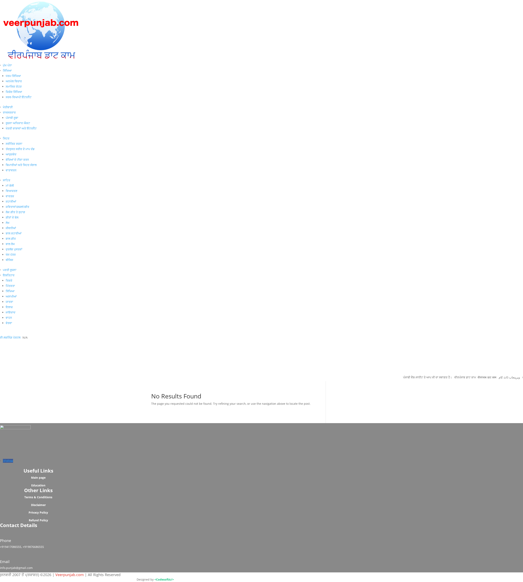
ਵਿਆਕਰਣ (11, 191)
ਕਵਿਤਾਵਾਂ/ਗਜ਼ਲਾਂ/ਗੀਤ (17, 207)
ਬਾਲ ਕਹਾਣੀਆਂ (13, 233)
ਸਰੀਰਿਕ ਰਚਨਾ (14, 144)
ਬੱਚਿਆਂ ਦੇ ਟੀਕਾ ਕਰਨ (17, 160)
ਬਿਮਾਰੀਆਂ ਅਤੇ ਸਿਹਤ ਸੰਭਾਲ (21, 165)
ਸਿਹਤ (6, 138)
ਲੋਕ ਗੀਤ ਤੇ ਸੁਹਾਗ (15, 212)
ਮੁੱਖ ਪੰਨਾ (7, 65)
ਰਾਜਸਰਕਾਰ (9, 112)
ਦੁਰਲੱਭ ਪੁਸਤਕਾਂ (14, 249)
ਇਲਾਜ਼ (9, 307)
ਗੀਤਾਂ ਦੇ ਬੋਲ (12, 217)
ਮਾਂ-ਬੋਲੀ (10, 185)
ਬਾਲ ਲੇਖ (10, 244)
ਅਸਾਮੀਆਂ (11, 296)
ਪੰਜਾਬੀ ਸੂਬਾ (12, 118)
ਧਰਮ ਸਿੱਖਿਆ (13, 76)
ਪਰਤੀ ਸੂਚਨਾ (9, 270)
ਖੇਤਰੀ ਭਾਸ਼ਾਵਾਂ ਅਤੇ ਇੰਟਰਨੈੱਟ (21, 128)
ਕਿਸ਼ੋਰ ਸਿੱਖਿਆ (14, 92)
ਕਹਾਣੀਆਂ (11, 201)
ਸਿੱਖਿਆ (7, 70)
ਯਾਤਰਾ (9, 302)
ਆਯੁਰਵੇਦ (11, 154)
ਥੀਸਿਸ (9, 260)
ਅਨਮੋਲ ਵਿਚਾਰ (14, 81)
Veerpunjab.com (70, 574)
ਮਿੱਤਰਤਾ (10, 286)
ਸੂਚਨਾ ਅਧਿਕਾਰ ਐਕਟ (18, 123)
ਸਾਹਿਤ (6, 180)
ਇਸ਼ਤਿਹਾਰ (9, 275)
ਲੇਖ (7, 223)
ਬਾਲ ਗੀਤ (11, 239)
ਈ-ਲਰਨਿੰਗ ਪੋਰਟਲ (10, 337)
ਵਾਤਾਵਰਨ (11, 170)
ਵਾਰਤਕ (10, 196)
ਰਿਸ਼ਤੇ (9, 280)
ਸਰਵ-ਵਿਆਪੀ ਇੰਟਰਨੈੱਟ (18, 97)
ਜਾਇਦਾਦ (10, 312)
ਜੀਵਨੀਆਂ (11, 228)
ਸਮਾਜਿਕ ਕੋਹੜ (14, 86)
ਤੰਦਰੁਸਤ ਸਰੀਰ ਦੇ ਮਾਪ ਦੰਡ (20, 149)
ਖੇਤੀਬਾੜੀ (8, 107)
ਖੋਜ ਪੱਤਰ (11, 254)
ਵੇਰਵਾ (9, 323)
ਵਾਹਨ (9, 318)
